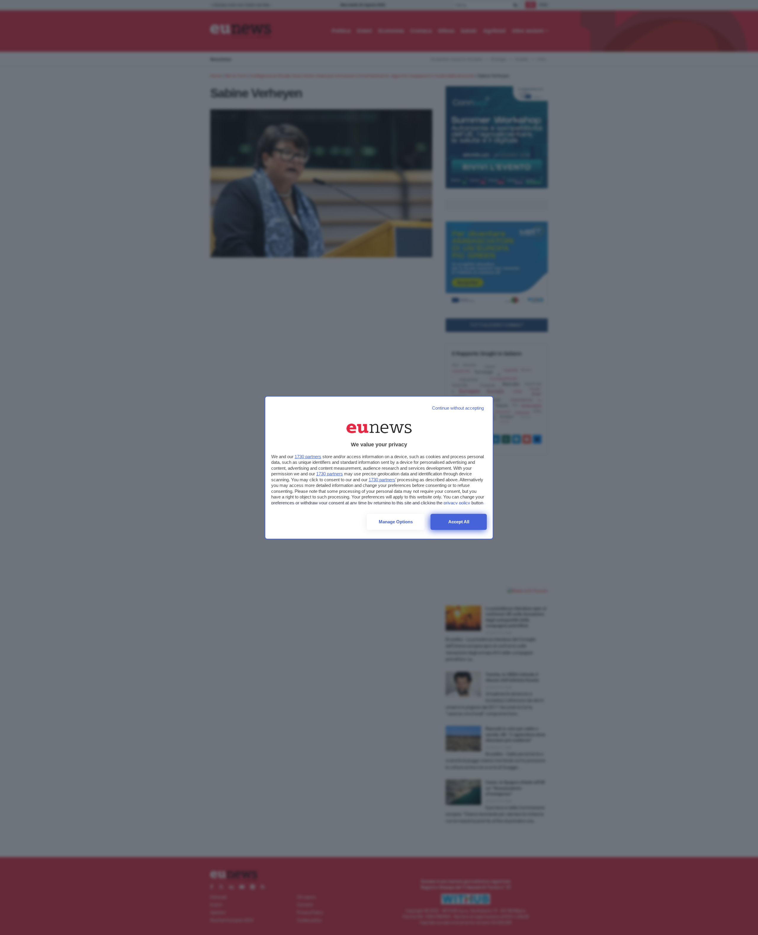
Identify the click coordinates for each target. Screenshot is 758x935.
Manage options (396, 521)
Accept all (458, 521)
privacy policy (457, 502)
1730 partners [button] (308, 456)
